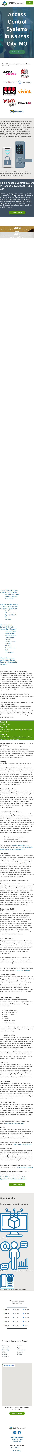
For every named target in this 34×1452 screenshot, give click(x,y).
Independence (6, 1348)
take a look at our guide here (22, 1144)
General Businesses (10, 648)
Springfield (20, 1352)
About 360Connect (17, 1448)
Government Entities (10, 631)
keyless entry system (21, 862)
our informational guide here (24, 1167)
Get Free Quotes (17, 52)
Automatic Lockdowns (11, 613)
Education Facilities (10, 641)
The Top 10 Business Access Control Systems (13, 1177)
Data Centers (8, 646)
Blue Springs (5, 1345)
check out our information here (14, 1123)
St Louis (19, 1354)
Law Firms (7, 643)
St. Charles (5, 1356)
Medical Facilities (9, 633)
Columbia (20, 1345)
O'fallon (4, 1352)
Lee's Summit (21, 1350)
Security (7, 611)
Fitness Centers (9, 652)
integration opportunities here (19, 845)
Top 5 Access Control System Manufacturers (13, 1179)
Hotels (6, 650)
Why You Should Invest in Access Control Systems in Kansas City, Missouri (9, 607)
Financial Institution (10, 635)
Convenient (8, 619)
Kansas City (5, 1350)
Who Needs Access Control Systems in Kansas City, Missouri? (8, 627)
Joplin (18, 1348)
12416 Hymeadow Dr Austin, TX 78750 (17, 1438)
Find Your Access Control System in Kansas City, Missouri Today (12, 596)
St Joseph (5, 1354)
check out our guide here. (22, 970)
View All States (17, 1413)
